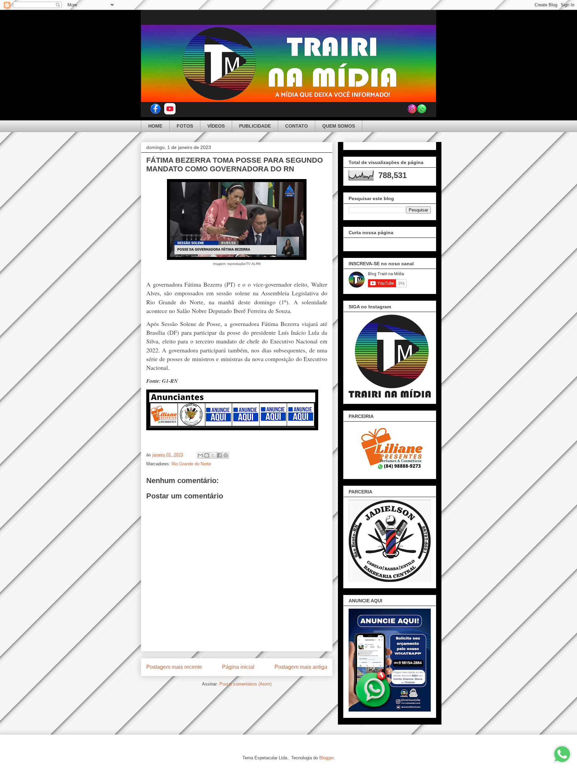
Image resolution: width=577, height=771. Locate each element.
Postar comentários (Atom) (245, 683)
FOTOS (185, 126)
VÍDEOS (216, 126)
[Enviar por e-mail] (200, 455)
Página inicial (238, 667)
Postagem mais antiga (300, 667)
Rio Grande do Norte (191, 463)
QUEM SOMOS (338, 126)
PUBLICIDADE (255, 126)
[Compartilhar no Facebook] (219, 455)
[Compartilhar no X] (213, 455)
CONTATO (296, 126)
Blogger (326, 757)
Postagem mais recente (174, 667)
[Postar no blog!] (206, 455)
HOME (155, 126)
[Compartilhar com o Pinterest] (225, 455)
